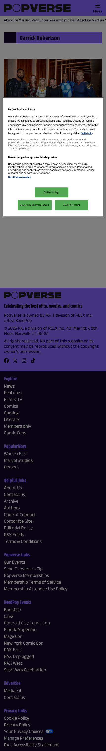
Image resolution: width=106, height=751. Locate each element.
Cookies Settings (51, 192)
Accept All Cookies (71, 204)
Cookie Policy (87, 133)
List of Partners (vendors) (19, 177)
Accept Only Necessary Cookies (34, 204)
